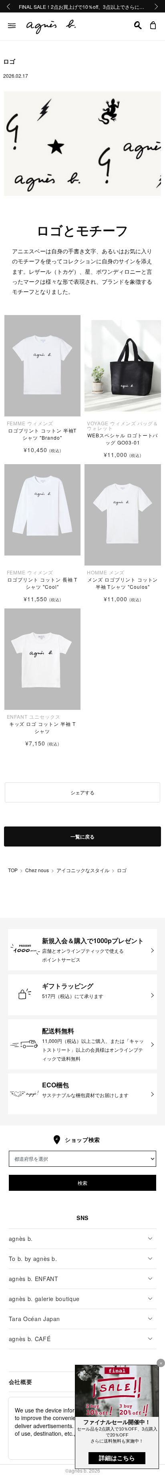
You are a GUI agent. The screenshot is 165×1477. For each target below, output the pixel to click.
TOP (13, 870)
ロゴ (122, 870)
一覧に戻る (82, 836)
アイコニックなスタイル (82, 870)
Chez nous (37, 870)
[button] (138, 25)
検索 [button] (82, 1182)
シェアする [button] (82, 792)
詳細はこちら (117, 1458)
